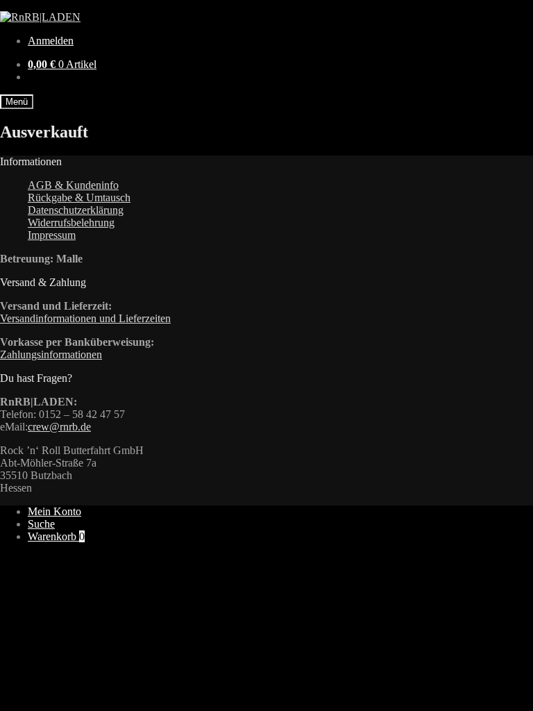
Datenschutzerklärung (76, 210)
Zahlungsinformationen (51, 354)
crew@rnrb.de (59, 427)
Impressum (52, 235)
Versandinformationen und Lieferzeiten (85, 318)
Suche (41, 524)
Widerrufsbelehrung (71, 222)
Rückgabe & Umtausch (79, 197)
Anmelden (51, 41)
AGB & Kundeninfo (73, 185)
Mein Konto (54, 511)
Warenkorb (56, 536)
